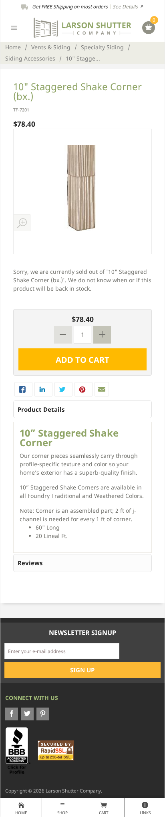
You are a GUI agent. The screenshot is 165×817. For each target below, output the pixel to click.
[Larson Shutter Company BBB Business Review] (20, 750)
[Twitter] (27, 714)
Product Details (41, 409)
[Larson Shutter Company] (82, 27)
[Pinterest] (42, 714)
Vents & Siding (50, 47)
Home (13, 47)
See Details (126, 6)
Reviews (30, 563)
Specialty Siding (102, 47)
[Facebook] (11, 714)
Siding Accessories (30, 58)
